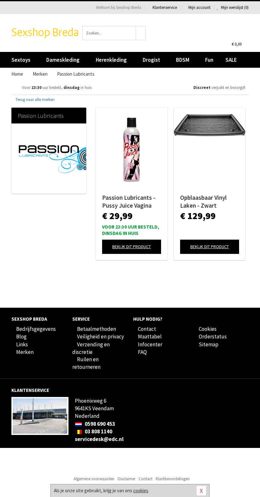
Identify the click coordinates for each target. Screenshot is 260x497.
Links (22, 344)
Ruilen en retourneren (86, 363)
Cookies (208, 328)
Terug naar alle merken (35, 99)
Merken (25, 352)
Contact (147, 328)
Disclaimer (126, 478)
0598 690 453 (99, 423)
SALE (231, 59)
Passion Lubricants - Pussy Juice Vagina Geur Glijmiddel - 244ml (128, 202)
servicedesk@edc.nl (99, 439)
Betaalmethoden (96, 328)
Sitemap (208, 344)
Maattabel (150, 336)
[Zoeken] (141, 33)
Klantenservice (165, 7)
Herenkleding (111, 59)
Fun (209, 59)
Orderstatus (213, 336)
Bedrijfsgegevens (36, 328)
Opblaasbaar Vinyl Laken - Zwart (203, 201)
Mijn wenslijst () (234, 7)
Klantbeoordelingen (173, 478)
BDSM (182, 59)
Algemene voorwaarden (94, 478)
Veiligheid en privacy (100, 336)
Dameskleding (63, 59)
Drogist (151, 59)
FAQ (142, 352)
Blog (21, 336)
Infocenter (150, 344)
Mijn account (199, 7)
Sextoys (20, 59)
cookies (140, 491)
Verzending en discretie (91, 348)
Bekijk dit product (131, 246)
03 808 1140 (98, 431)
